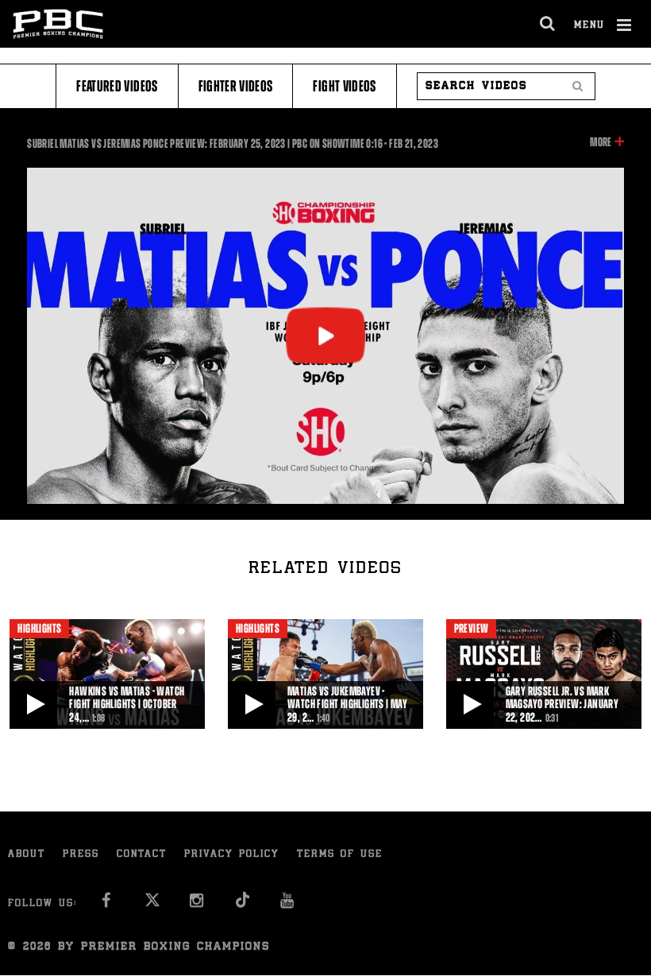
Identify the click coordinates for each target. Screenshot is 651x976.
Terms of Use (340, 855)
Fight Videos (344, 86)
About (26, 855)
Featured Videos (116, 86)
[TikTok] (242, 905)
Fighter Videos (235, 86)
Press (81, 855)
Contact (142, 855)
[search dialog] (548, 24)
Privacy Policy (231, 855)
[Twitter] (152, 905)
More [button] (600, 143)
